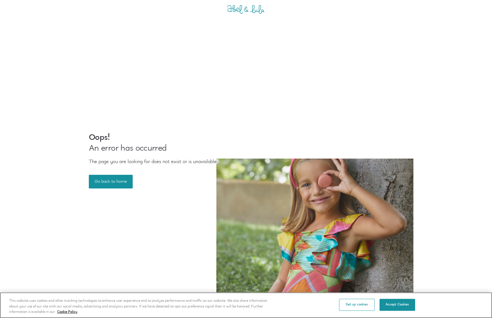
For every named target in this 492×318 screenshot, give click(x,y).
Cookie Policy (67, 312)
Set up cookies (357, 304)
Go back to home (111, 181)
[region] (246, 305)
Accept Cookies (397, 304)
